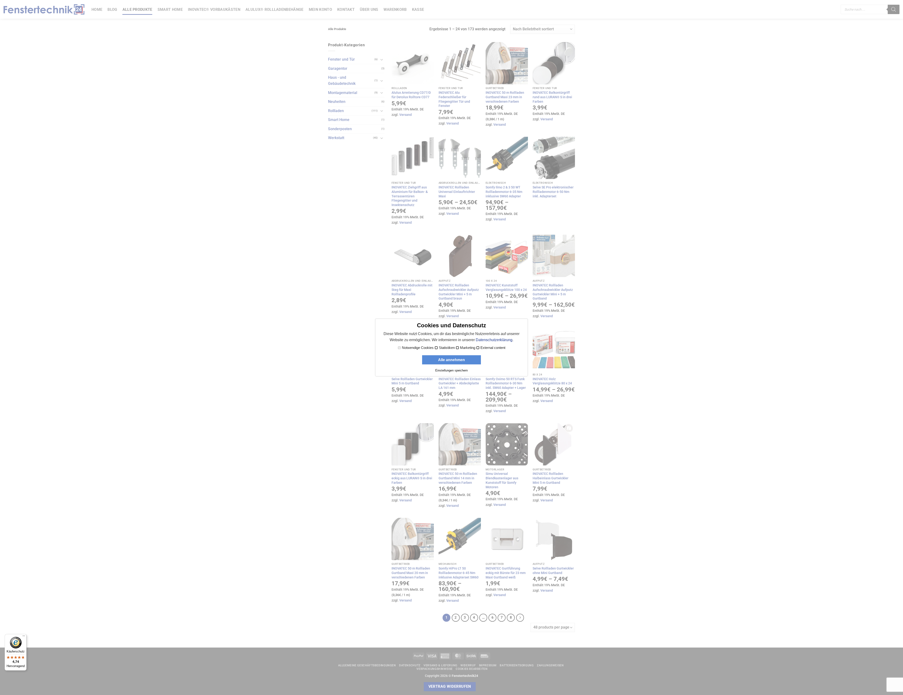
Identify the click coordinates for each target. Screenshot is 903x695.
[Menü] (24, 637)
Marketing (467, 347)
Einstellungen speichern (451, 370)
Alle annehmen (451, 360)
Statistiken (447, 347)
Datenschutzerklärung (494, 340)
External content (492, 347)
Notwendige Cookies (418, 347)
